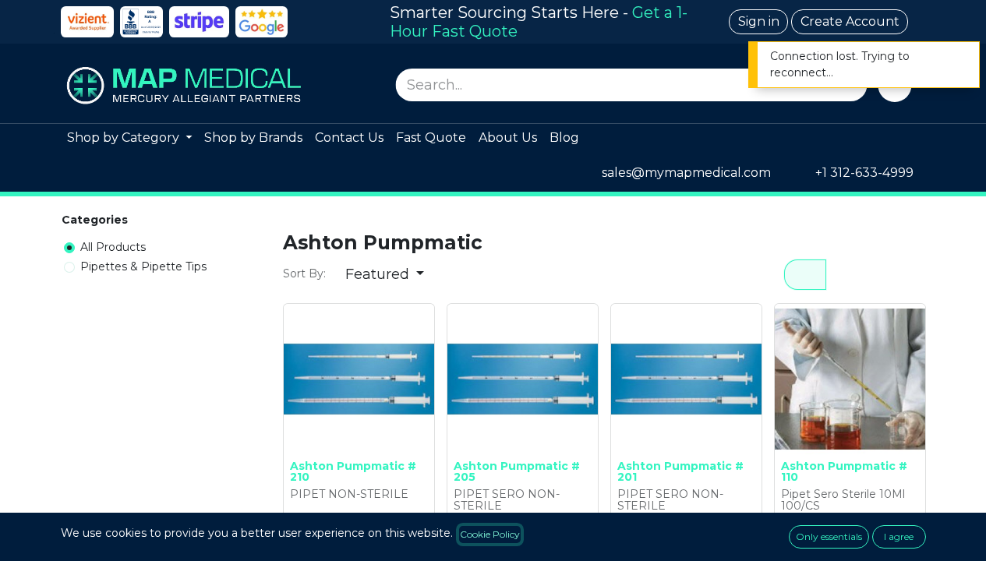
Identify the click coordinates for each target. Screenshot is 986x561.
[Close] (957, 58)
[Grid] (805, 275)
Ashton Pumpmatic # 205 (517, 471)
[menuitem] (129, 139)
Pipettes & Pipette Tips (143, 266)
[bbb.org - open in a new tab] (141, 21)
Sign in (758, 21)
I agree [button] (899, 536)
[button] (385, 275)
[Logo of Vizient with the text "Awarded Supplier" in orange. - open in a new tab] (87, 21)
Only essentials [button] (829, 536)
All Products (113, 247)
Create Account (849, 21)
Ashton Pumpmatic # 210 (353, 471)
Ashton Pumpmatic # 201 (680, 471)
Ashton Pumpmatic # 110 (844, 471)
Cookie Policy (490, 534)
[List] (848, 275)
